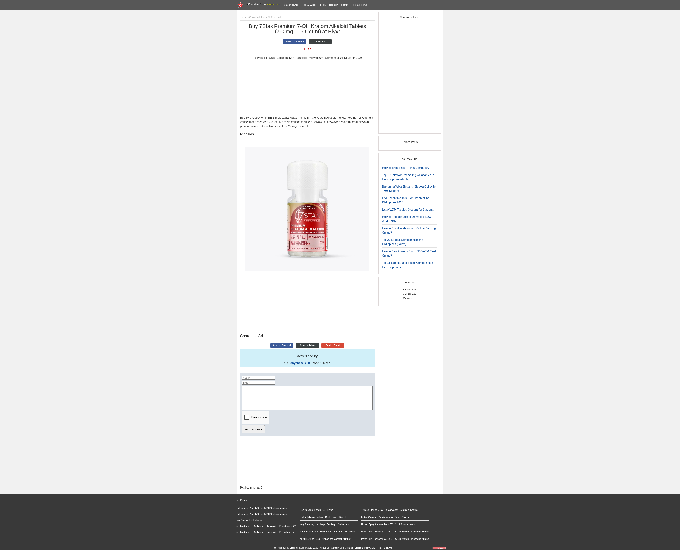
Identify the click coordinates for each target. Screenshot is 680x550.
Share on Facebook (294, 41)
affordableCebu (263, 4)
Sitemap (348, 547)
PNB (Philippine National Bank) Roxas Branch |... (325, 517)
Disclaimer (360, 547)
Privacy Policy (374, 547)
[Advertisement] (307, 88)
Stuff (270, 17)
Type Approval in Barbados (249, 520)
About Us (324, 547)
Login (323, 5)
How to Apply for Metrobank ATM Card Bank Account (388, 524)
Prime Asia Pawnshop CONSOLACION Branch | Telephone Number (395, 531)
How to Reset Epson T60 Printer (316, 510)
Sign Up (388, 547)
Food (278, 17)
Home (243, 17)
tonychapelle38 (300, 363)
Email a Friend (333, 345)
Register (333, 5)
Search (344, 5)
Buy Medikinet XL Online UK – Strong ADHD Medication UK (266, 526)
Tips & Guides (309, 5)
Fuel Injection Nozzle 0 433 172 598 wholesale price (262, 508)
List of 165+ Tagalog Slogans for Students (408, 209)
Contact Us (336, 547)
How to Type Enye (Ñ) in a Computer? (405, 167)
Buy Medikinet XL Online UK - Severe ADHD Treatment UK (266, 532)
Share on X (320, 41)
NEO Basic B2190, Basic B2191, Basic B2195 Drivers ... (329, 531)
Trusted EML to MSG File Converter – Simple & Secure (389, 510)
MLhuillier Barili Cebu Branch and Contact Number (325, 539)
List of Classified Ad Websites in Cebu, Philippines (386, 517)
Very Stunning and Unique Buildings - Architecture (325, 524)
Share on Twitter (307, 345)
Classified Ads (291, 5)
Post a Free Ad (359, 5)
